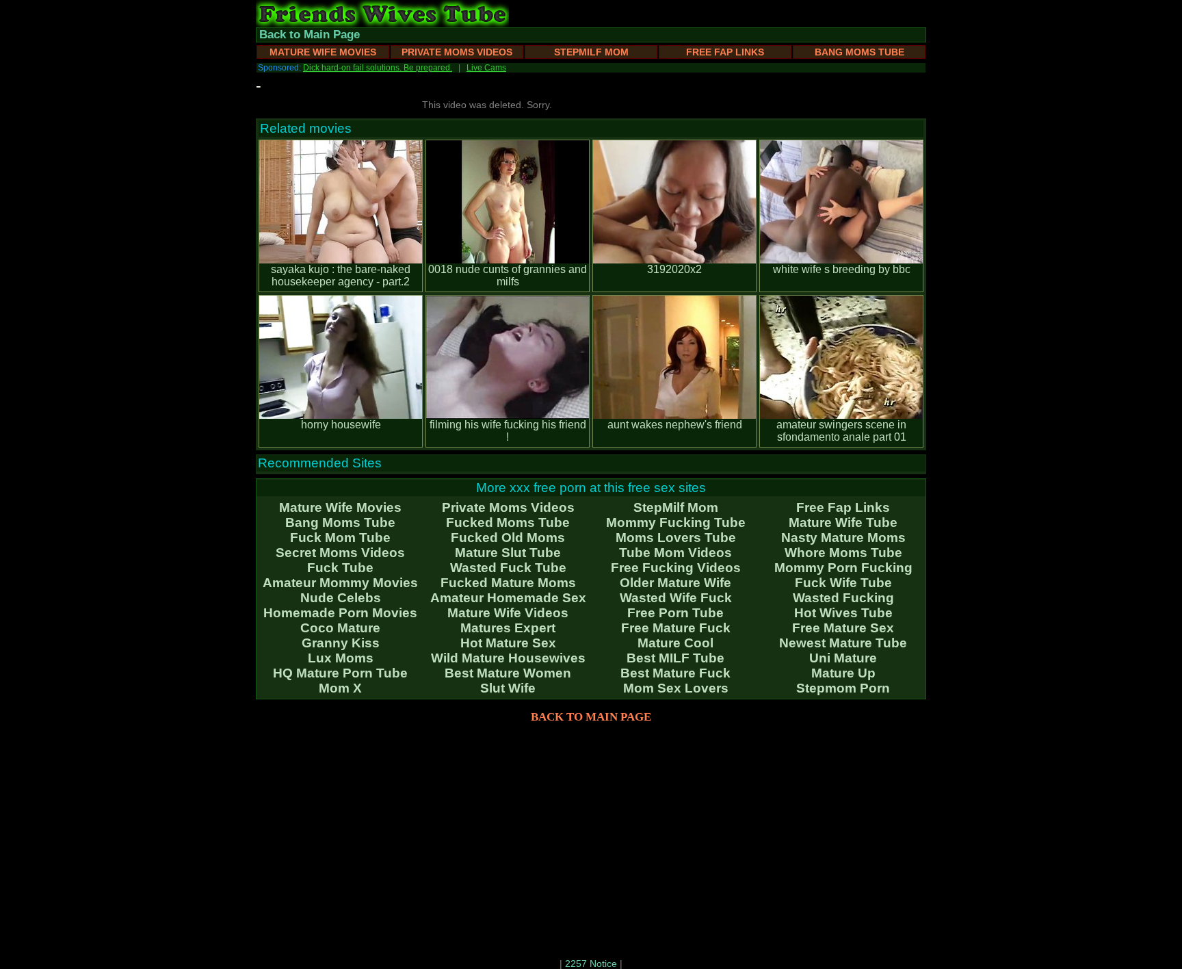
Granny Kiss (341, 643)
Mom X (340, 688)
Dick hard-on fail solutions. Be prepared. (377, 68)
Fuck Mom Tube (340, 537)
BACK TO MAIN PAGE (591, 716)
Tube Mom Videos (675, 552)
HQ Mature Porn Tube (340, 673)
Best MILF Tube (675, 658)
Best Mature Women (508, 673)
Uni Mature (843, 658)
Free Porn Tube (675, 613)
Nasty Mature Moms (843, 537)
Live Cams (486, 68)
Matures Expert (507, 628)
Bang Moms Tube (859, 52)
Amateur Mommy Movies (340, 583)
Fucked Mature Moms (508, 583)
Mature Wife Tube (843, 522)
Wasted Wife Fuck (676, 598)
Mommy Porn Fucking (843, 567)
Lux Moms (340, 658)
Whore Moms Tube (843, 552)
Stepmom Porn (843, 688)
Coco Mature (340, 628)
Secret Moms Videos (340, 552)
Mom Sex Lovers (675, 688)
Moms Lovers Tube (676, 537)
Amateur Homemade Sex (508, 598)
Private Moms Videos (457, 52)
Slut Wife (508, 688)
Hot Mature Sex (508, 643)
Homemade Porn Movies (340, 613)
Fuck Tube (340, 567)
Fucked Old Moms (508, 537)
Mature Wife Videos (507, 613)
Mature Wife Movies (323, 52)
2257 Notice (591, 963)
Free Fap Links (725, 52)
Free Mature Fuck (676, 628)
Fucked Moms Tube (508, 522)
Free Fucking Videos (676, 567)
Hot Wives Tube (843, 613)
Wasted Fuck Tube (508, 567)
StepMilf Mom (591, 52)
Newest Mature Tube (843, 643)
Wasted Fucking (843, 598)
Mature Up (843, 673)
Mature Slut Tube (508, 552)
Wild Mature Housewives (508, 658)
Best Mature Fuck (675, 673)
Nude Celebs (340, 598)
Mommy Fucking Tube (676, 522)
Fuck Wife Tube (843, 583)
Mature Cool (675, 643)
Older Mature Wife (675, 583)
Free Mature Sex (843, 628)
